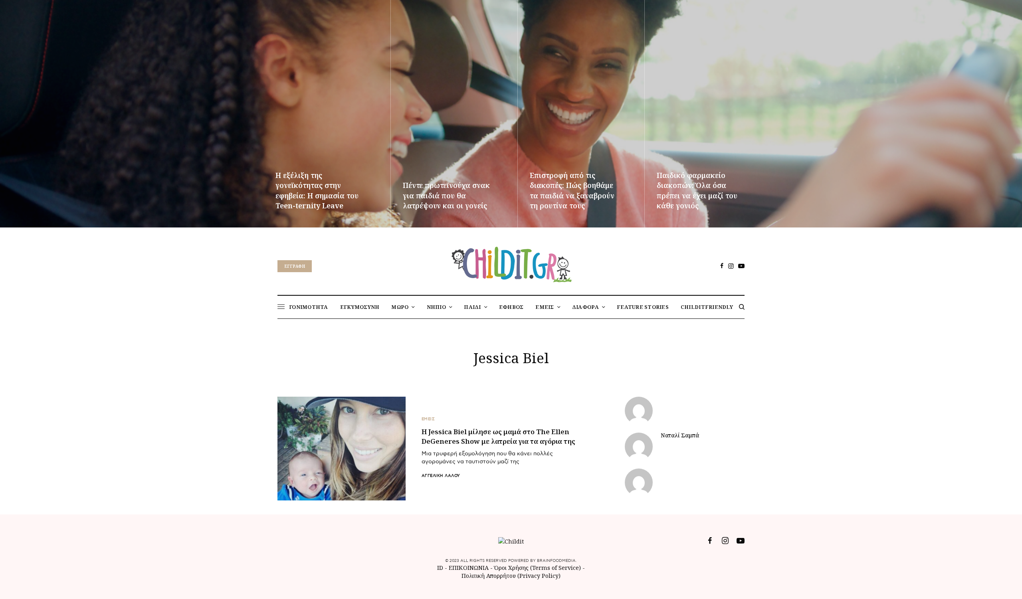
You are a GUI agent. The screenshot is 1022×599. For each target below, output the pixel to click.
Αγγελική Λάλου (441, 475)
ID (440, 567)
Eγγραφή (294, 266)
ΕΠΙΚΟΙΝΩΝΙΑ (469, 567)
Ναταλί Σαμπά (680, 435)
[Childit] (511, 263)
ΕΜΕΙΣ (428, 419)
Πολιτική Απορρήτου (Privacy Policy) (511, 575)
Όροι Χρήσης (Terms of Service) (537, 567)
